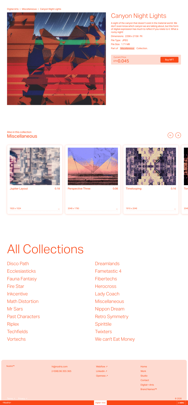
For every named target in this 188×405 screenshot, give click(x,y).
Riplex (13, 324)
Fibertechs (106, 279)
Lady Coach (107, 294)
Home (144, 366)
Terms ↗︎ (11, 398)
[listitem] (35, 179)
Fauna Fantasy (22, 279)
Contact (145, 380)
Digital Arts (13, 9)
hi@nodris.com (60, 366)
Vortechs (16, 339)
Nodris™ (10, 366)
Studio (144, 375)
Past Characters (23, 316)
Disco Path (18, 263)
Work (143, 371)
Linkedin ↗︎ (101, 371)
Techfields (17, 331)
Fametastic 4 (108, 271)
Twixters (103, 331)
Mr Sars (15, 309)
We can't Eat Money (115, 339)
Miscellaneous (29, 9)
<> (7, 402)
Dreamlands (107, 263)
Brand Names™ (149, 389)
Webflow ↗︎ (102, 366)
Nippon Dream (109, 309)
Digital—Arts (147, 384)
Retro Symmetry (111, 316)
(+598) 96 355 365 (61, 371)
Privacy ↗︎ (22, 398)
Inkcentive (17, 294)
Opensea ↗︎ (102, 375)
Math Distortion (22, 301)
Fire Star (15, 286)
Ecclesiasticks (21, 271)
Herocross (105, 286)
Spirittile (103, 324)
